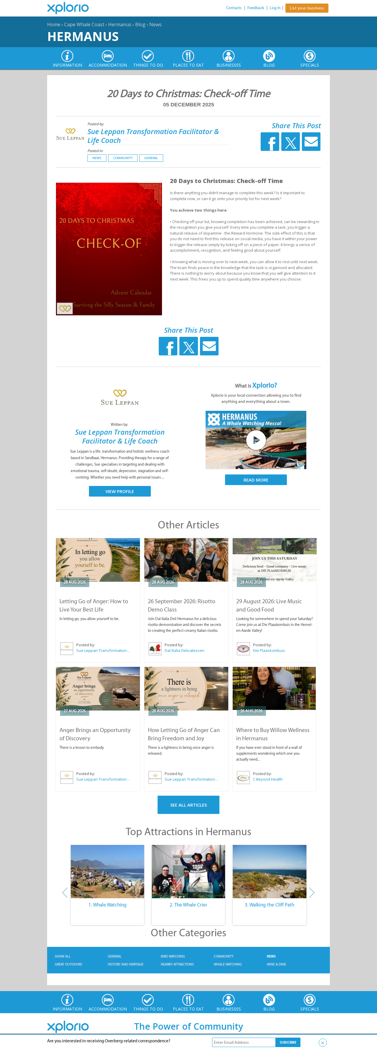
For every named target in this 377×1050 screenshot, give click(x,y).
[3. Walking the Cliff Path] (269, 872)
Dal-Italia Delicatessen (184, 650)
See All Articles (188, 805)
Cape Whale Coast (84, 24)
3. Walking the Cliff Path (269, 905)
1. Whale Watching (107, 905)
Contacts (234, 7)
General (151, 158)
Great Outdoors (68, 964)
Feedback (255, 7)
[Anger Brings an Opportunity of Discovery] (98, 689)
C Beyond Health (268, 779)
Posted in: (95, 151)
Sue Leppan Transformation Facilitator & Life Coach (153, 135)
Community (123, 158)
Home (53, 24)
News (155, 24)
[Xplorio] (72, 8)
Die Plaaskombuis (269, 650)
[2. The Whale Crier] (188, 872)
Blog (140, 24)
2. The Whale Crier (188, 905)
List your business (307, 8)
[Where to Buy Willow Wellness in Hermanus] (274, 688)
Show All (63, 956)
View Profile (119, 491)
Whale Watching (228, 964)
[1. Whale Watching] (107, 872)
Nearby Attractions (177, 964)
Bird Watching (173, 956)
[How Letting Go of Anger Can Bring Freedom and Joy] (186, 689)
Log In (275, 7)
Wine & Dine (276, 964)
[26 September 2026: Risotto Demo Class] (186, 560)
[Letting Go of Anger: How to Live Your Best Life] (98, 560)
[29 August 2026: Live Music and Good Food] (275, 560)
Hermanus (119, 24)
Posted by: (96, 124)
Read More (256, 480)
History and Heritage (125, 964)
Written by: (120, 424)
